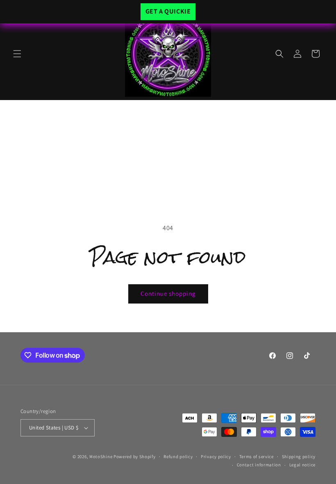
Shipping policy (299, 456)
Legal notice (302, 465)
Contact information (259, 465)
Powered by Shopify (135, 456)
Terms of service (256, 456)
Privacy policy (216, 456)
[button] (17, 54)
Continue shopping (168, 293)
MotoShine (101, 456)
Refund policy (178, 456)
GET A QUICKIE (168, 11)
